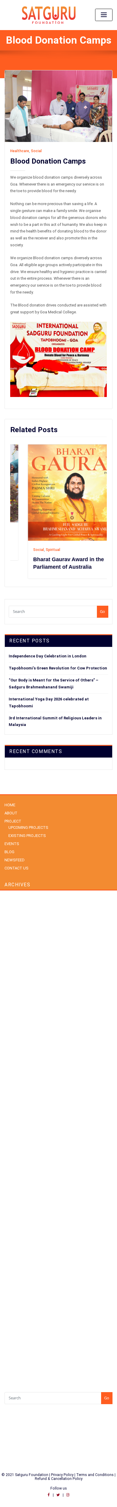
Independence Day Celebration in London (47, 656)
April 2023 (13, 1119)
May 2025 (12, 1005)
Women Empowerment (24, 1297)
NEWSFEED (14, 860)
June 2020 (13, 1160)
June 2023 (13, 1103)
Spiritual (36, 550)
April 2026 (13, 932)
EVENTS (11, 843)
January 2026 (16, 948)
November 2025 (18, 965)
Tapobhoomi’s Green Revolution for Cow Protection (58, 668)
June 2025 (13, 997)
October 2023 (16, 1078)
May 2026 (12, 924)
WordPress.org (17, 1362)
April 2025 (13, 1013)
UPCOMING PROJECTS (28, 827)
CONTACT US (16, 868)
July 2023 (12, 1095)
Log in (9, 1337)
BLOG (9, 852)
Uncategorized (17, 1281)
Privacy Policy (62, 1475)
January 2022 (16, 1143)
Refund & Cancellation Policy (58, 1479)
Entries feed (14, 1345)
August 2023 (15, 1086)
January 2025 (16, 1038)
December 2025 (18, 957)
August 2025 (15, 981)
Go (102, 611)
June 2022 (13, 1135)
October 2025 (16, 973)
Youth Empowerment (22, 1305)
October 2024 (16, 1062)
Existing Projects (18, 1208)
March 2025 (14, 1022)
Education (13, 1200)
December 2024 (18, 1046)
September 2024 (18, 1070)
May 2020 (12, 1168)
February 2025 (16, 1030)
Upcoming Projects (21, 1289)
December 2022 (18, 1127)
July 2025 (12, 989)
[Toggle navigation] (103, 15)
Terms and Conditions (95, 1475)
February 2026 (16, 940)
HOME (9, 805)
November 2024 (18, 1054)
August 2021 (15, 1151)
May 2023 (12, 1111)
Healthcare (19, 151)
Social (36, 151)
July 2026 (12, 908)
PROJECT (12, 821)
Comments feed (18, 1354)
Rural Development (20, 1257)
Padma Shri (14, 1240)
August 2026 (15, 900)
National (11, 1224)
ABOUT (10, 813)
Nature (10, 1232)
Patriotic (11, 1249)
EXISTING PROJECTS (27, 835)
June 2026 (13, 916)
